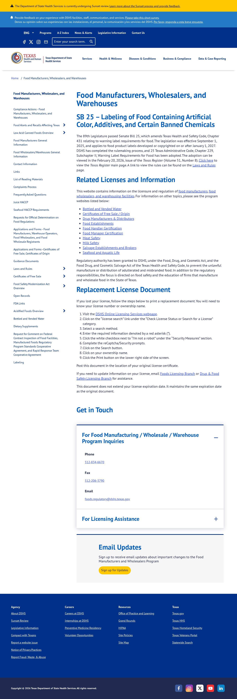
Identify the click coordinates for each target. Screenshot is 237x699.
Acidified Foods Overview (29, 311)
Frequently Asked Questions (30, 194)
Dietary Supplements (26, 326)
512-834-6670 (94, 462)
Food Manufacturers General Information (30, 142)
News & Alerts (83, 32)
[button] (65, 125)
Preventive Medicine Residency (83, 628)
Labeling (19, 362)
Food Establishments (98, 223)
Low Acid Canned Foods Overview (33, 133)
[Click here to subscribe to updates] (46, 42)
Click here (206, 160)
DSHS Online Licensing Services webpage (126, 314)
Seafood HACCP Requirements (31, 210)
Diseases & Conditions (142, 58)
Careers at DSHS (74, 613)
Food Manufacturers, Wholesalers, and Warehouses (39, 96)
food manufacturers (193, 191)
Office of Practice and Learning (136, 613)
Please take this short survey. (142, 17)
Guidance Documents (26, 261)
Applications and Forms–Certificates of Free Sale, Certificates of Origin (36, 251)
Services (87, 58)
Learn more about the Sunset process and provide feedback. (144, 6)
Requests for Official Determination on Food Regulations (36, 219)
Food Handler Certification (102, 228)
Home (15, 78)
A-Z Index (63, 32)
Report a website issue (24, 642)
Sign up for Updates (114, 570)
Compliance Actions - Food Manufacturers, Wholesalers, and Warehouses (33, 113)
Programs (45, 32)
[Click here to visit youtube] (210, 688)
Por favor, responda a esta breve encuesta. (178, 22)
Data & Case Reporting (212, 58)
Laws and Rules (23, 268)
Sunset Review (19, 620)
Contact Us (138, 32)
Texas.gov (178, 613)
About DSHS (18, 613)
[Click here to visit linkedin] (221, 688)
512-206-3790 (94, 480)
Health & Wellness (110, 58)
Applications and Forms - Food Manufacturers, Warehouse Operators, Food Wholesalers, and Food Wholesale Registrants (36, 235)
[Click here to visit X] (30, 42)
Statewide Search (182, 642)
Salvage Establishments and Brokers (109, 247)
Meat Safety (91, 238)
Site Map (123, 642)
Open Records (22, 295)
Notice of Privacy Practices (26, 649)
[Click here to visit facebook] (24, 42)
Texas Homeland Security (187, 628)
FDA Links (19, 303)
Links (17, 171)
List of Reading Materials (28, 179)
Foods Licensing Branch (177, 373)
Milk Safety (91, 243)
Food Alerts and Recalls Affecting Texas (37, 125)
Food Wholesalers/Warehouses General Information (37, 154)
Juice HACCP (21, 202)
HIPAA (122, 628)
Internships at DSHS (77, 620)
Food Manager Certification (103, 233)
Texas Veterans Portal (184, 635)
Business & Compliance (177, 58)
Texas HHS (178, 620)
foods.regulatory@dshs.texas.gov (107, 499)
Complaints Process (25, 187)
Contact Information (25, 164)
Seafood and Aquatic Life (101, 252)
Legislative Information (112, 32)
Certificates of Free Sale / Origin (106, 214)
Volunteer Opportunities (79, 635)
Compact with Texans (23, 635)
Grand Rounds (126, 620)
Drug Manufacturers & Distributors (108, 218)
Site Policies (125, 635)
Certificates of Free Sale (27, 276)
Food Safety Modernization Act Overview (31, 286)
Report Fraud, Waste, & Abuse (28, 657)
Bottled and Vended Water (29, 318)
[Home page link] (41, 58)
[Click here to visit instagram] (38, 42)
